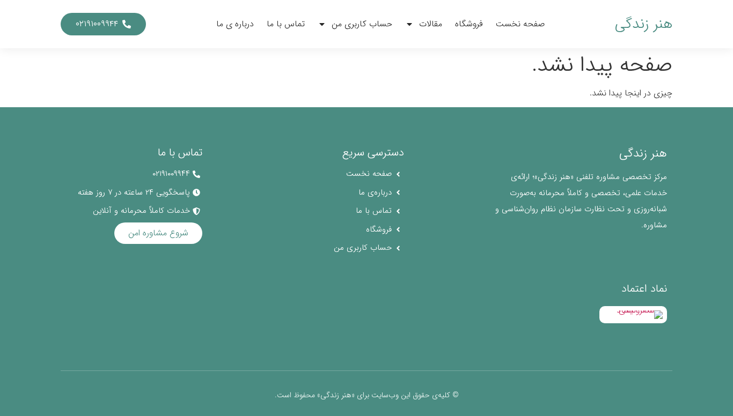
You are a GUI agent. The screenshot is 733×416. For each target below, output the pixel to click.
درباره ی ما (235, 24)
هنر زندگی (643, 24)
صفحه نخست (520, 24)
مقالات (430, 24)
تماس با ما (286, 24)
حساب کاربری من (362, 24)
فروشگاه (469, 24)
